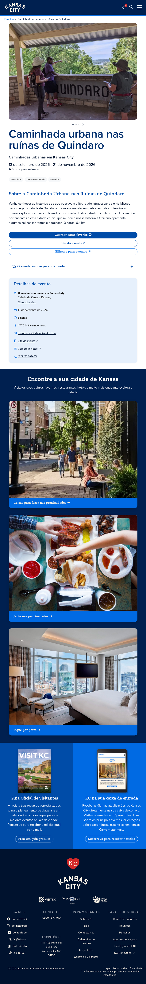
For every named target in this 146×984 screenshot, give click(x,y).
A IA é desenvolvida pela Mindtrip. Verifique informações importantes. (110, 973)
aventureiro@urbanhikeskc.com (37, 333)
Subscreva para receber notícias (111, 839)
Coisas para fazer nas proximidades (40, 502)
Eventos (9, 19)
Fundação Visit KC (125, 946)
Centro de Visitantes (86, 957)
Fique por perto (25, 730)
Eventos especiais (36, 179)
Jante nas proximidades (31, 616)
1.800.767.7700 (51, 918)
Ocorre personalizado (25, 169)
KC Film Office (122, 953)
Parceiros (125, 932)
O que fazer (86, 950)
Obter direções (27, 302)
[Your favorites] (123, 7)
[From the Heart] (73, 864)
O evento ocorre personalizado (41, 266)
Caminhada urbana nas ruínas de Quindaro (43, 19)
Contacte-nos (86, 932)
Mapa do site (120, 968)
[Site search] (131, 7)
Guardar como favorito (71, 235)
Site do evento (71, 243)
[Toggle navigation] (139, 7)
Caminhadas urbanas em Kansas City (41, 157)
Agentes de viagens (125, 939)
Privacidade (136, 968)
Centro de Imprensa (125, 919)
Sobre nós (86, 919)
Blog (86, 926)
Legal (107, 968)
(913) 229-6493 (27, 356)
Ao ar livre (16, 179)
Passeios (54, 179)
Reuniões (125, 926)
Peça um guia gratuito (34, 839)
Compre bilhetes (28, 349)
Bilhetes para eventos (71, 251)
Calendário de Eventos (86, 941)
